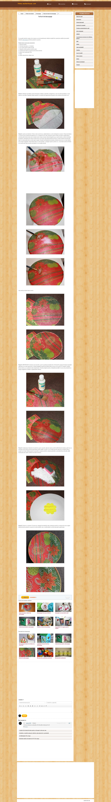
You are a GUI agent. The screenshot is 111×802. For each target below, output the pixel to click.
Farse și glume (79, 56)
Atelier (77, 44)
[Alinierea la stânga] (28, 706)
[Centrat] (30, 706)
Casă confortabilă (79, 47)
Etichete (75, 4)
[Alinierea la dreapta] (32, 706)
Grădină (78, 34)
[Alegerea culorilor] (37, 706)
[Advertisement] (45, 27)
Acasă (49, 4)
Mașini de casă (79, 16)
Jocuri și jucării (79, 53)
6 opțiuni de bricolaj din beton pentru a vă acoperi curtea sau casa (32, 730)
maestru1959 (28, 723)
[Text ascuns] (40, 706)
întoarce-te (26, 597)
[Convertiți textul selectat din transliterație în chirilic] (44, 706)
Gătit (77, 41)
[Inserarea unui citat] (42, 706)
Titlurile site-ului (84, 13)
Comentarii (88, 4)
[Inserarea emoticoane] (35, 706)
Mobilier (78, 50)
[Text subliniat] (24, 706)
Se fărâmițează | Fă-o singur (25, 735)
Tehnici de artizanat (80, 61)
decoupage (25, 39)
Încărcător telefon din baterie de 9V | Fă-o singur (29, 738)
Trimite (24, 715)
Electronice (78, 19)
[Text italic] (22, 706)
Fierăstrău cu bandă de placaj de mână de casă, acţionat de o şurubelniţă (34, 733)
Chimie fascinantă (80, 22)
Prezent (78, 64)
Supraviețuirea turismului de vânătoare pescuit (84, 37)
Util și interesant (79, 31)
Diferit (77, 58)
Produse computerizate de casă (82, 28)
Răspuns (26, 726)
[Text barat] (26, 706)
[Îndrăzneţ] (20, 706)
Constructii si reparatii (80, 25)
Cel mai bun (62, 4)
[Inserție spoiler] (46, 706)
